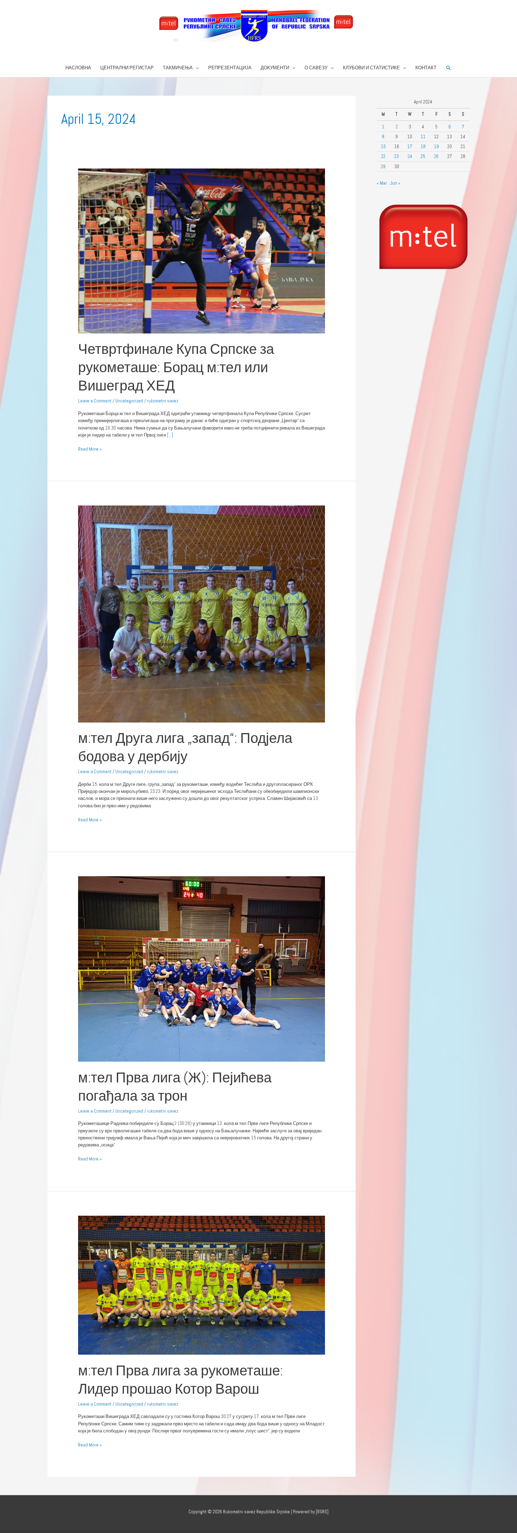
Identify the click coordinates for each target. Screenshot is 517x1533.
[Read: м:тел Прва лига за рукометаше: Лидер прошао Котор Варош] (201, 1285)
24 (410, 156)
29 (383, 167)
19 (436, 147)
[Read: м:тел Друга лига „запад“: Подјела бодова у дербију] (201, 614)
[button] (449, 68)
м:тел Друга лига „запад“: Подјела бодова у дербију (185, 747)
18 (423, 147)
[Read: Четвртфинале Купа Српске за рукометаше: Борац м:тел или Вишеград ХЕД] (201, 251)
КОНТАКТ (425, 68)
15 (383, 147)
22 (383, 156)
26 (436, 156)
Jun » (395, 183)
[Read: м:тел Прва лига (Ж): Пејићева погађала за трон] (201, 969)
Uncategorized (129, 401)
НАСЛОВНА (78, 68)
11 (423, 137)
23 (396, 156)
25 (423, 156)
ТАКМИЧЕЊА (178, 68)
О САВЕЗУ (316, 68)
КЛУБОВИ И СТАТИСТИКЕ (371, 68)
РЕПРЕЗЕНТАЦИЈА (229, 68)
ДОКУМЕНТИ (275, 68)
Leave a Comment (94, 401)
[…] (169, 435)
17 (409, 147)
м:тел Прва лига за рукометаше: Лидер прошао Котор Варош (180, 1380)
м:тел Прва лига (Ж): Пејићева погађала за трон (175, 1087)
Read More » (90, 449)
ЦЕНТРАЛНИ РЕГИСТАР (127, 68)
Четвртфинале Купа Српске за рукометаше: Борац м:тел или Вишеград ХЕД (176, 367)
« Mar (382, 183)
